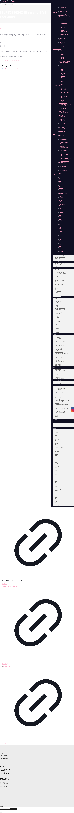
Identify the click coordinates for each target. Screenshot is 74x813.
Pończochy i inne (5, 760)
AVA (62, 69)
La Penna (61, 212)
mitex (60, 224)
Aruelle (60, 178)
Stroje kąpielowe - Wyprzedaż (64, 16)
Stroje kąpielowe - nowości (64, 8)
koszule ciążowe (64, 109)
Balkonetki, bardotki (65, 31)
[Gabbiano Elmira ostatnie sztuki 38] (38, 666)
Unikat (60, 244)
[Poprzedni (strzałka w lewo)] (0, 812)
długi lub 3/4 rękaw (64, 105)
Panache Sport (62, 235)
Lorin (62, 81)
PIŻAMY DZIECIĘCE (63, 99)
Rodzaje (60, 50)
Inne (62, 84)
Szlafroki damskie (64, 112)
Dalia (62, 77)
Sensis (60, 240)
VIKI (60, 247)
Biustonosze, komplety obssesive (67, 153)
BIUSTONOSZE (56, 20)
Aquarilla (63, 76)
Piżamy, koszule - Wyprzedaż (64, 15)
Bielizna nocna (5, 756)
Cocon (60, 182)
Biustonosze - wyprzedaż (64, 34)
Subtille (60, 242)
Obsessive (63, 138)
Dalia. (60, 186)
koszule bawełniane (65, 107)
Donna (60, 190)
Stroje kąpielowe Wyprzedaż (64, 61)
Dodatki (62, 58)
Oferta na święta (62, 146)
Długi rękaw (63, 89)
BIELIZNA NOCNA (56, 85)
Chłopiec (63, 101)
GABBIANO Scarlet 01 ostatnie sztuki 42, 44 (13, 580)
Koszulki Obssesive (65, 154)
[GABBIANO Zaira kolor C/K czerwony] (38, 586)
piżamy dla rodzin (64, 147)
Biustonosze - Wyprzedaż (64, 14)
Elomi (60, 192)
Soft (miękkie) (64, 23)
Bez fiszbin (61, 41)
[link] (12, 4)
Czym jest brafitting (63, 170)
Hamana (60, 201)
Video (60, 173)
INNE (54, 134)
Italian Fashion (62, 204)
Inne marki (61, 251)
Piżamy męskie (62, 119)
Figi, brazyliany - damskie (64, 62)
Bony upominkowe (62, 162)
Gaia (62, 74)
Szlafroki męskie (64, 113)
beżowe (62, 46)
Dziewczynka (63, 100)
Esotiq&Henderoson (63, 193)
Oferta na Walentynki (63, 150)
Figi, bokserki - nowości (63, 11)
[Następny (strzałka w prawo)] (1, 812)
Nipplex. (60, 229)
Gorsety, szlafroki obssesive (66, 159)
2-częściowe (63, 53)
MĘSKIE (54, 117)
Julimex (60, 205)
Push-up (63, 27)
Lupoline (63, 73)
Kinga (60, 208)
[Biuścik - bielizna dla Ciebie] (7, 1)
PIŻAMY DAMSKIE (62, 88)
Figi (60, 143)
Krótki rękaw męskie (65, 97)
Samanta (61, 238)
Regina (60, 236)
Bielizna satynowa (62, 115)
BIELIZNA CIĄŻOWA (57, 130)
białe (62, 45)
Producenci (61, 66)
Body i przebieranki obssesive (66, 158)
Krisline (62, 80)
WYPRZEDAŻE (56, 12)
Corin (60, 184)
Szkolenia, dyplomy (62, 171)
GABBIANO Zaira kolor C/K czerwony (12, 661)
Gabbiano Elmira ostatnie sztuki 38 (11, 741)
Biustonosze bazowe (63, 35)
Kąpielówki (61, 126)
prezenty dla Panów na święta (65, 128)
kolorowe (63, 43)
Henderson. (61, 202)
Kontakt (1, 776)
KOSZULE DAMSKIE (63, 103)
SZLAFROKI (61, 111)
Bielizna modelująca (63, 139)
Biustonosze (4, 755)
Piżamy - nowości (62, 10)
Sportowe (61, 39)
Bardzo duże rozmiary (63, 37)
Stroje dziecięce (62, 65)
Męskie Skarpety (62, 127)
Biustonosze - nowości (63, 7)
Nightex (60, 231)
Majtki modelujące (64, 142)
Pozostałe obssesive (65, 161)
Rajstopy (61, 165)
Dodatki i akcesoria (62, 166)
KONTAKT (54, 167)
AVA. (60, 181)
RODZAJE (61, 22)
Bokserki (60, 124)
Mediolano (61, 223)
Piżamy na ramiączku (65, 92)
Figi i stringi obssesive (65, 155)
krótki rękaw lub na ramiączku (66, 104)
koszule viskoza (64, 108)
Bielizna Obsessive (62, 116)
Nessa (62, 82)
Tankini (62, 55)
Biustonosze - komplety (65, 136)
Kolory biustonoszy (62, 42)
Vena (60, 246)
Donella (60, 189)
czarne (62, 47)
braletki (62, 28)
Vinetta (60, 248)
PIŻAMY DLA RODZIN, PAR (64, 86)
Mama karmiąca (62, 38)
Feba (62, 78)
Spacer (62, 30)
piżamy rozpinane (64, 93)
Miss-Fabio (61, 225)
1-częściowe (63, 51)
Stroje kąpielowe (5, 753)
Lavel (62, 72)
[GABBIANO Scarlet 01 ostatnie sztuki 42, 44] (38, 68)
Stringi (60, 144)
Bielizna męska (5, 758)
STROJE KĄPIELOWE (57, 49)
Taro (60, 243)
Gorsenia (61, 200)
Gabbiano (63, 70)
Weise (60, 250)
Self (62, 68)
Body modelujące (64, 140)
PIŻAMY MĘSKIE (62, 95)
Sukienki (63, 57)
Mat (60, 221)
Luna (60, 219)
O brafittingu (4, 761)
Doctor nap (61, 188)
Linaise (60, 213)
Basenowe (63, 54)
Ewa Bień (61, 194)
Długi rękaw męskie (65, 96)
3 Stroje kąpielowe (12, 60)
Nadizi (60, 227)
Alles (60, 177)
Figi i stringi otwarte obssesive (67, 157)
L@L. (60, 215)
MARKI (54, 174)
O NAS (54, 169)
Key (60, 207)
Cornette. (61, 185)
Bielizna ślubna (62, 135)
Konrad (60, 209)
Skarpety (61, 163)
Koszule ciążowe (62, 132)
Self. (19, 60)
